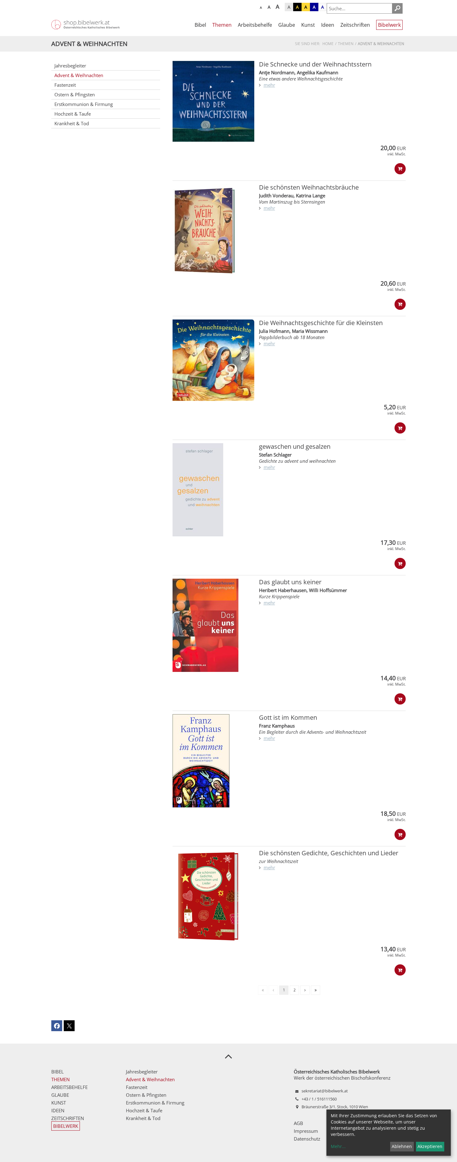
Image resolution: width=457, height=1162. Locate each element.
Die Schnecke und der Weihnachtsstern (315, 64)
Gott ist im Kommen (288, 717)
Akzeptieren (430, 1146)
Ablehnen (402, 1146)
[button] (56, 1025)
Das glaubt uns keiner (290, 582)
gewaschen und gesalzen (294, 446)
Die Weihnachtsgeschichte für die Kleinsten (321, 323)
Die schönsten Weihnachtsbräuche (309, 187)
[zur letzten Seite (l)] (315, 990)
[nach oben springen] (228, 1056)
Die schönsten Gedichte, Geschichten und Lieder (328, 853)
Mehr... (338, 1146)
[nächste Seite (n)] (305, 990)
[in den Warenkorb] (400, 168)
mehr (269, 85)
